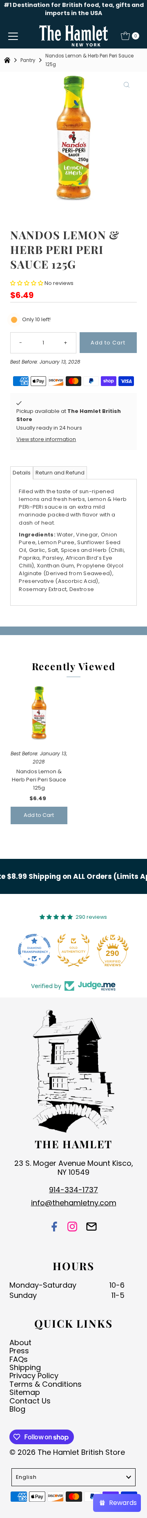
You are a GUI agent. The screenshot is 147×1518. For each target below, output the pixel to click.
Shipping (25, 1367)
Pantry (27, 60)
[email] (91, 1227)
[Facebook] (54, 1227)
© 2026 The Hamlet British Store (67, 1452)
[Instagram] (72, 1227)
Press (19, 1351)
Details (22, 472)
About (20, 1342)
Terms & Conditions (45, 1384)
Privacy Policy (33, 1375)
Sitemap (24, 1392)
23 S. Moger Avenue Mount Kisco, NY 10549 (73, 1167)
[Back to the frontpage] (8, 60)
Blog (17, 1409)
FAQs (18, 1359)
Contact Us (30, 1401)
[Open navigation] (13, 36)
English (26, 1477)
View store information (46, 439)
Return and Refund (60, 472)
